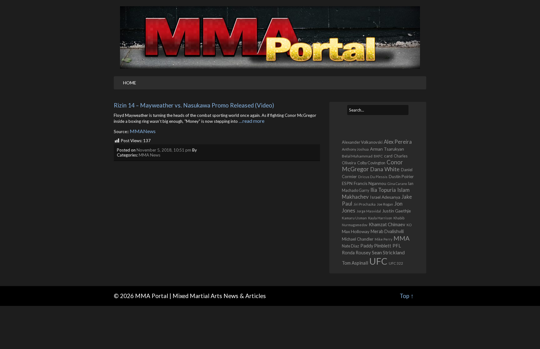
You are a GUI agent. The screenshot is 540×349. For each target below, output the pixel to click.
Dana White (385, 169)
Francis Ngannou (370, 183)
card (388, 155)
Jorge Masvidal (369, 211)
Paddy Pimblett (375, 245)
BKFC (378, 156)
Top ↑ (407, 295)
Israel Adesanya (385, 197)
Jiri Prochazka (364, 204)
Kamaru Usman (354, 218)
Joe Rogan (385, 204)
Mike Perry (383, 239)
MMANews (143, 131)
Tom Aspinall (355, 263)
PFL (396, 245)
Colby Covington (371, 163)
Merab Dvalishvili (387, 231)
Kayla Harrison (380, 218)
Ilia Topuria (383, 190)
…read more (251, 121)
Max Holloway (355, 231)
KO (409, 225)
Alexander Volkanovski (362, 142)
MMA (401, 238)
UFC (378, 261)
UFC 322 (396, 263)
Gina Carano (397, 184)
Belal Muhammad (357, 156)
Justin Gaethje (396, 210)
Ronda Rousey (356, 252)
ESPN (347, 183)
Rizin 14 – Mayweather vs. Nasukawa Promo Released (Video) (194, 105)
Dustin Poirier (401, 176)
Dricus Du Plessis (373, 177)
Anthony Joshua (355, 149)
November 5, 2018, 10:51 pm (164, 149)
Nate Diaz (350, 245)
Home (129, 82)
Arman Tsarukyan (387, 149)
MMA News (149, 154)
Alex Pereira (398, 141)
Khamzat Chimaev (387, 224)
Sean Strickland (388, 252)
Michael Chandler (357, 239)
